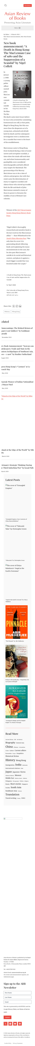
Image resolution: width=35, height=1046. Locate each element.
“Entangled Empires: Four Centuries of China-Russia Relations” (16, 520)
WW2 (23, 798)
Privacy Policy (12, 1009)
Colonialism (22, 747)
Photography (16, 781)
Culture (12, 750)
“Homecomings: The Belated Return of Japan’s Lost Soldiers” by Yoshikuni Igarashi (16, 331)
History (7, 311)
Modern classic (18, 778)
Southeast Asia (11, 791)
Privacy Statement (17, 1043)
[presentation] (17, 421)
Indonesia (25, 765)
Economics (9, 753)
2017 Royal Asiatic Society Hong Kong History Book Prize (18, 213)
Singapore (25, 784)
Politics (22, 781)
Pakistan (25, 778)
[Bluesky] (15, 1024)
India (18, 764)
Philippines (9, 781)
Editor (7, 34)
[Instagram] (10, 1024)
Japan (9, 771)
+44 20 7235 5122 (10, 969)
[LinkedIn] (20, 306)
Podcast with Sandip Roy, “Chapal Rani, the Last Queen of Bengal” (17, 680)
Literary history (10, 775)
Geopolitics (20, 753)
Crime (7, 750)
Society (8, 787)
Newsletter (27, 5)
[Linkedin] (20, 1024)
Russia (8, 784)
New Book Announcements (12, 36)
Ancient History (9, 739)
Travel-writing (11, 798)
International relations (13, 768)
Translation (12, 794)
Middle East (10, 778)
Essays (14, 753)
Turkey (19, 798)
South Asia (16, 787)
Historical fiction (12, 756)
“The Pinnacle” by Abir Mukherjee (15, 641)
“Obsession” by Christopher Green (15, 560)
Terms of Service (25, 1009)
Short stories (15, 784)
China (9, 746)
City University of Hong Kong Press (17, 290)
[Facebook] (16, 306)
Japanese (16, 772)
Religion (26, 781)
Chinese (16, 747)
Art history (19, 739)
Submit (7, 1017)
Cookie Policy (7, 1043)
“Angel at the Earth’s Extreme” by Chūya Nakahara (16, 600)
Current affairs (20, 750)
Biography (10, 742)
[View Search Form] (5, 5)
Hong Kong (16, 311)
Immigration (10, 765)
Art (15, 739)
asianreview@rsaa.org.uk (19, 972)
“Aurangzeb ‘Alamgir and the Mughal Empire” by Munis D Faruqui (15, 721)
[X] (13, 306)
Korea (22, 772)
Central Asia (20, 743)
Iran (22, 768)
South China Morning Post (16, 238)
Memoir (18, 775)
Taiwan (20, 791)
